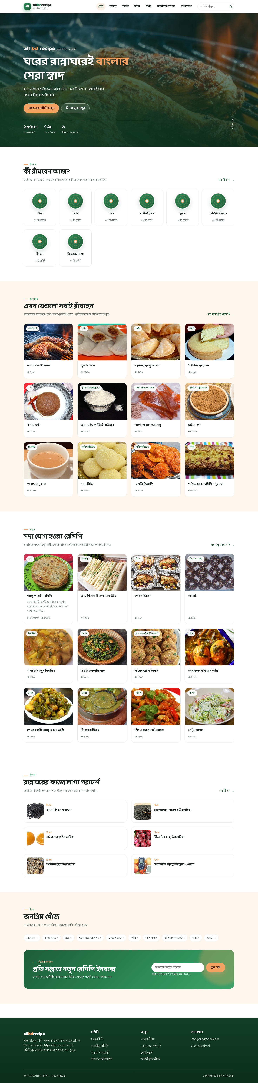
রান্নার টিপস (148, 1039)
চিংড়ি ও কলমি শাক (93, 670)
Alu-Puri (32, 938)
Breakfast (51, 938)
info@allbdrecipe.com (205, 1039)
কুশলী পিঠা (88, 365)
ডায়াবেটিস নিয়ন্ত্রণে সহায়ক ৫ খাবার (174, 864)
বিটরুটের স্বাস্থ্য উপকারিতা (169, 837)
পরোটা (211, 938)
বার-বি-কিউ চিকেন (38, 365)
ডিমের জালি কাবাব (146, 670)
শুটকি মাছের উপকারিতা (60, 864)
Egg (68, 938)
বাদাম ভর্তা (33, 425)
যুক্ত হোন (215, 967)
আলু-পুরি (151, 938)
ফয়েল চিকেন (143, 596)
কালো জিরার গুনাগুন (58, 810)
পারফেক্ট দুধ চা (36, 484)
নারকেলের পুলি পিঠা (147, 365)
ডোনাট (192, 596)
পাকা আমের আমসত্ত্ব (148, 425)
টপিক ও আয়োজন (101, 1059)
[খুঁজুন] (231, 6)
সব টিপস (224, 790)
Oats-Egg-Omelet (90, 938)
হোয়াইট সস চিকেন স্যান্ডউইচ (98, 596)
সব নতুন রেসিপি (220, 544)
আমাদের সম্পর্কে (166, 6)
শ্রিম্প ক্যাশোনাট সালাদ (149, 730)
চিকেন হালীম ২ (90, 730)
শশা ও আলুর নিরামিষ (41, 670)
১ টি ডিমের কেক (198, 365)
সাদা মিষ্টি (87, 484)
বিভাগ (125, 6)
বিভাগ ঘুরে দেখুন (75, 108)
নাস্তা (195, 938)
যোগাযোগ (186, 6)
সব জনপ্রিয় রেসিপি (219, 314)
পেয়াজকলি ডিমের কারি (203, 670)
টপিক (137, 6)
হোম (100, 6)
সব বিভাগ (224, 179)
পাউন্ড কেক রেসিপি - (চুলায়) (205, 484)
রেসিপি (112, 6)
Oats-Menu (116, 938)
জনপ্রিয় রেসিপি (99, 1045)
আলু (134, 938)
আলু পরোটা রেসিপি (39, 596)
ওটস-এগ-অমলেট (175, 938)
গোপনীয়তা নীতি (150, 1059)
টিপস (148, 6)
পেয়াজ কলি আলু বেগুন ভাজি (45, 730)
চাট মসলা (194, 425)
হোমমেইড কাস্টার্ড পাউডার (97, 425)
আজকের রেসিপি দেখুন (41, 108)
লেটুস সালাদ (196, 730)
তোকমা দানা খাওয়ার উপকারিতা (172, 810)
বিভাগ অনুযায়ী (100, 1052)
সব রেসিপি (97, 1039)
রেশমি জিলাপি (144, 484)
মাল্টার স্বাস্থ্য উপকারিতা (60, 837)
